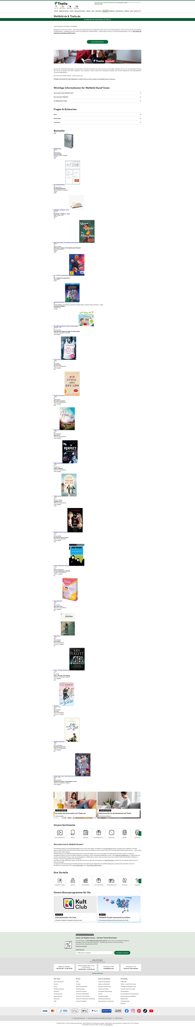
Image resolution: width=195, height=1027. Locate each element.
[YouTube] (151, 1011)
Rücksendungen (80, 989)
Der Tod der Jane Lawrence (60, 532)
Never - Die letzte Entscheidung (61, 670)
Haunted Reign (57, 148)
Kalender (86, 833)
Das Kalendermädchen (59, 184)
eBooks (124, 833)
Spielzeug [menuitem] (112, 11)
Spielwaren (111, 833)
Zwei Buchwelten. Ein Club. (75, 909)
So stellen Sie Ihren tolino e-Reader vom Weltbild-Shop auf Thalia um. (96, 79)
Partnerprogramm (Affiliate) (128, 996)
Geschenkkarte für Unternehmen (130, 994)
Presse (55, 986)
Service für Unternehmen (83, 996)
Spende (73, 881)
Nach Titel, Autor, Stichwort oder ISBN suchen (105, 2)
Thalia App (123, 981)
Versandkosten (109, 1024)
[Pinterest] (139, 1011)
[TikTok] (145, 1011)
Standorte (56, 991)
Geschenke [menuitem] (137, 11)
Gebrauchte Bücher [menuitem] (79, 11)
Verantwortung (58, 994)
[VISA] (45, 1011)
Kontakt (78, 984)
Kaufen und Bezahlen (104, 984)
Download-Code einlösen (105, 991)
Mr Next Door (57, 359)
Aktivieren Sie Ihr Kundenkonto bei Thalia (119, 805)
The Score (56, 705)
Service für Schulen (81, 991)
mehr (55, 133)
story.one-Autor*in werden (128, 989)
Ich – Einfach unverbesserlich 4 (61, 275)
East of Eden (57, 635)
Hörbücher (137, 833)
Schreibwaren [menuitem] (119, 11)
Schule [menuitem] (72, 11)
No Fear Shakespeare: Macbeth (61, 565)
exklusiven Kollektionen (121, 855)
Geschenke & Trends (99, 833)
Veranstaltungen (125, 1001)
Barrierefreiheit (58, 996)
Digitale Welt (124, 998)
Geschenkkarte (125, 991)
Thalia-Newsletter (109, 860)
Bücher (73, 833)
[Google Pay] (74, 1011)
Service (78, 979)
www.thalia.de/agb (78, 865)
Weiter (139, 11)
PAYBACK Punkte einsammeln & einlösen (119, 909)
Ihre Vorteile (124, 979)
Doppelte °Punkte (60, 881)
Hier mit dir (57, 429)
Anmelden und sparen (122, 953)
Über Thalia (57, 979)
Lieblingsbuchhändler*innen (128, 986)
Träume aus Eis (57, 496)
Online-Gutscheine (103, 989)
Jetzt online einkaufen (97, 42)
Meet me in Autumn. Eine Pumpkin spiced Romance (66, 242)
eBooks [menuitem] (88, 11)
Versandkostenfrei (111, 881)
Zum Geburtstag (99, 881)
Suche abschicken (98, 4)
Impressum (57, 998)
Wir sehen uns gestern (59, 395)
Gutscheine (57, 122)
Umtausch (124, 881)
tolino (55, 114)
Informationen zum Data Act (106, 1001)
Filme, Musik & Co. (60, 833)
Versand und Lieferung (104, 986)
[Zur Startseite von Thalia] (61, 3)
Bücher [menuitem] (56, 11)
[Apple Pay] (84, 1011)
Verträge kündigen (103, 996)
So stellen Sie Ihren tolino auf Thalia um (75, 805)
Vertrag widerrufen (97, 973)
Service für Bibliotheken (82, 994)
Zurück (55, 833)
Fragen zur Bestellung (104, 981)
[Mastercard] (53, 1011)
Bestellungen (57, 118)
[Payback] (107, 1011)
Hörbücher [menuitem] (98, 11)
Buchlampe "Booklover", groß (61, 209)
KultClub (123, 1003)
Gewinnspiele (86, 881)
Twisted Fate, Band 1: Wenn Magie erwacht (64, 776)
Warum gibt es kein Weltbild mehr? (63, 93)
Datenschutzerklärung (104, 998)
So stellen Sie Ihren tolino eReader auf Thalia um (97, 19)
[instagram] (133, 1011)
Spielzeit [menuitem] (105, 11)
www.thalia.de (108, 848)
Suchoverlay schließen (122, 2)
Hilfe (77, 981)
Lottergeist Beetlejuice (59, 302)
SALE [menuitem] (131, 11)
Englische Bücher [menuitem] (64, 11)
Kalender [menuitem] (126, 11)
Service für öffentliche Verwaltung (85, 998)
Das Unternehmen (59, 981)
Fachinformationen (59, 989)
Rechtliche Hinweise (81, 946)
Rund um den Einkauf (104, 979)
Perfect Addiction (58, 463)
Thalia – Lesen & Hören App (128, 984)
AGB (55, 1001)
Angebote (137, 881)
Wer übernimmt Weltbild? (61, 97)
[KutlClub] (118, 1011)
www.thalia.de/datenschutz (94, 865)
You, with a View (58, 600)
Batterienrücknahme (81, 986)
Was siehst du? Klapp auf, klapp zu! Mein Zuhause (66, 326)
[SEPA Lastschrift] (63, 1011)
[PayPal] (95, 1011)
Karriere (56, 984)
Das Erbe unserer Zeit (59, 741)
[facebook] (127, 1011)
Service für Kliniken (81, 1001)
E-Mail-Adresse (80, 950)
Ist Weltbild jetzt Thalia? (60, 101)
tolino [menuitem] (92, 11)
